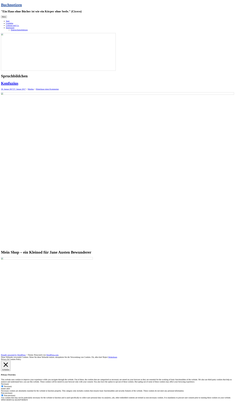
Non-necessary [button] (6, 393)
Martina (31, 89)
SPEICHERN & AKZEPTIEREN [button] (14, 400)
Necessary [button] (5, 384)
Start (7, 21)
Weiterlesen (112, 357)
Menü (4, 17)
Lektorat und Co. (12, 25)
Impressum (10, 28)
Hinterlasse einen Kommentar (47, 89)
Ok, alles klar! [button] (96, 357)
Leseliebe (9, 23)
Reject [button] (105, 357)
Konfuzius (9, 83)
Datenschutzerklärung (19, 30)
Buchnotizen (11, 5)
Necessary (8, 386)
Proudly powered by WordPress (13, 355)
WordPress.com (52, 355)
